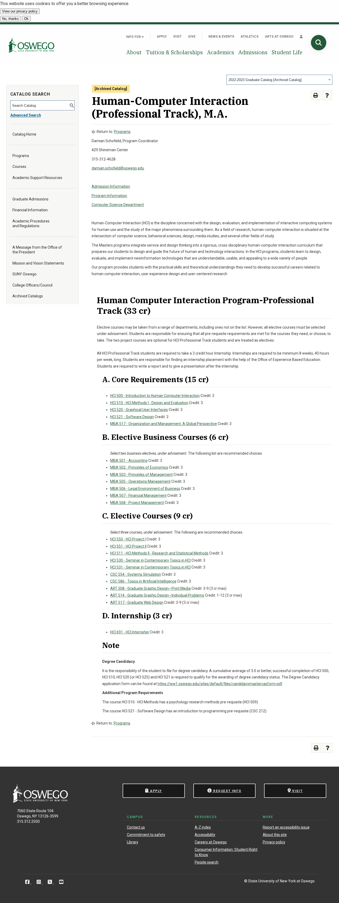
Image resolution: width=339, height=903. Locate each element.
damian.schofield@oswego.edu (118, 168)
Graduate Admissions (30, 199)
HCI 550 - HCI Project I (128, 539)
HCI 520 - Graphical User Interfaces (139, 410)
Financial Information (30, 210)
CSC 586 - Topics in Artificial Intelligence (143, 581)
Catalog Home (24, 134)
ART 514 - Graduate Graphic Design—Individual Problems (157, 595)
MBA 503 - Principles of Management (141, 474)
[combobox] (279, 80)
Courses (19, 166)
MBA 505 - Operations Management (140, 481)
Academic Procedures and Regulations (31, 223)
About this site (275, 835)
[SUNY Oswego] (40, 801)
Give (191, 36)
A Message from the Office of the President (37, 249)
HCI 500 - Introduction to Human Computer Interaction (155, 396)
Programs (20, 156)
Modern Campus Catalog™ (238, 774)
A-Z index (203, 827)
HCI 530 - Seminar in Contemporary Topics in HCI (150, 560)
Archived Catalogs (27, 296)
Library (132, 842)
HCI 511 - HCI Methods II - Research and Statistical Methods (159, 553)
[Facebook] (28, 882)
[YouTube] (61, 882)
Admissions (252, 52)
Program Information (109, 196)
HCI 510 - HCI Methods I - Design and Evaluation (149, 403)
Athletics (249, 36)
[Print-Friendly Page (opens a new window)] (315, 95)
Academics (220, 52)
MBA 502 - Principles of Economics (139, 467)
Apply (162, 36)
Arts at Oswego (279, 36)
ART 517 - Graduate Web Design (136, 602)
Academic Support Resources (37, 178)
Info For (134, 37)
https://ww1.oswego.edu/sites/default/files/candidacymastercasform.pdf (220, 684)
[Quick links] (301, 37)
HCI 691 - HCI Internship (129, 632)
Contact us (136, 827)
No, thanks (10, 19)
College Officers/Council (32, 285)
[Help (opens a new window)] (327, 95)
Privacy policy (274, 842)
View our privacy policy (20, 11)
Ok (26, 19)
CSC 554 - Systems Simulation (135, 574)
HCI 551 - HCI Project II (128, 546)
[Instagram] (39, 882)
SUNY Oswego (24, 274)
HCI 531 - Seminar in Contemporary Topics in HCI (150, 567)
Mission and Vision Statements (38, 263)
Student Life (287, 52)
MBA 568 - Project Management (137, 502)
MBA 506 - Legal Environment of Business (145, 488)
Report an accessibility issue (286, 827)
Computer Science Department (118, 205)
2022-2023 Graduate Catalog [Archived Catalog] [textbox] (265, 80)
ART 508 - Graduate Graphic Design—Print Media (150, 588)
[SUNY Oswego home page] (31, 45)
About (134, 52)
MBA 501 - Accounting (129, 460)
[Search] (318, 42)
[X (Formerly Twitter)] (50, 882)
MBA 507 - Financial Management (138, 495)
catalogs (90, 774)
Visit (177, 36)
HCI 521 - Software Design (132, 417)
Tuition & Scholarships (174, 52)
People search (206, 862)
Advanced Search (25, 115)
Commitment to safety (146, 835)
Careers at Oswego (211, 842)
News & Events (221, 36)
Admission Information (111, 186)
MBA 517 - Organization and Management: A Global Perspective (163, 424)
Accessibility (205, 835)
